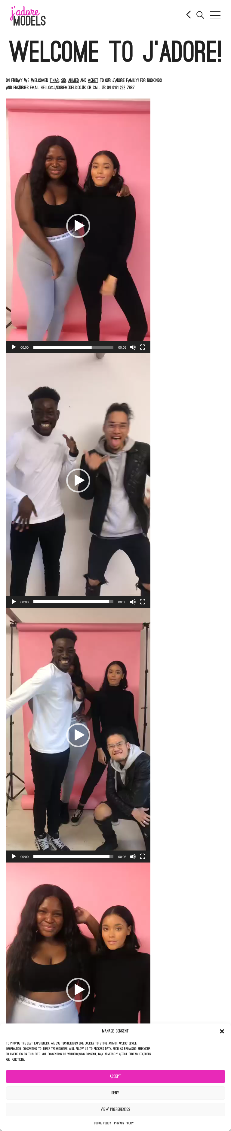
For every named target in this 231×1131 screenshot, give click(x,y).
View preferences (115, 1109)
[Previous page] (189, 15)
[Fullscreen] (143, 347)
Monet (93, 80)
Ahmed (73, 80)
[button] (222, 1031)
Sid (63, 80)
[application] (78, 226)
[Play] (14, 347)
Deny (115, 1093)
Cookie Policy (102, 1123)
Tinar (54, 80)
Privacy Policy (124, 1123)
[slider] (73, 347)
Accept (115, 1076)
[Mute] (133, 347)
